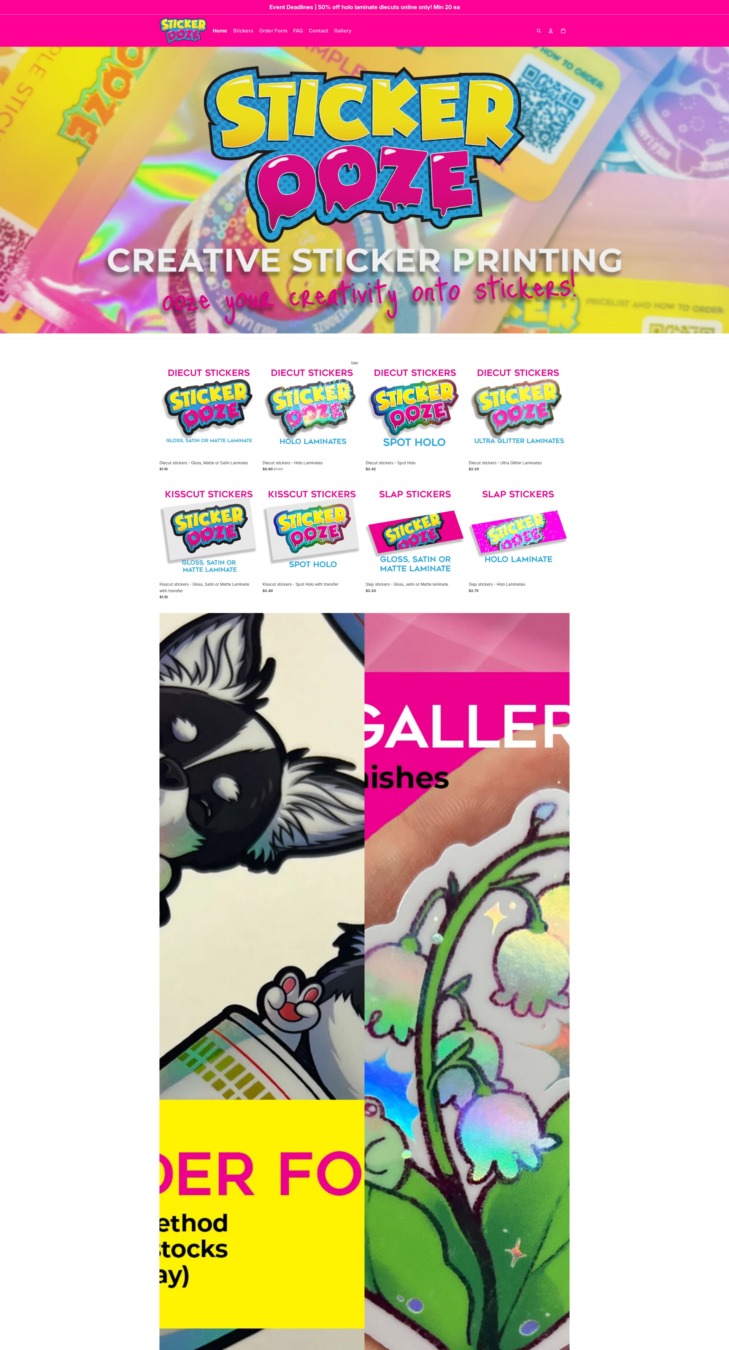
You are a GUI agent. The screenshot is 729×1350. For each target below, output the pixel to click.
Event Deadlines (291, 7)
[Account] (550, 31)
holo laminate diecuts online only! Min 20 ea (400, 7)
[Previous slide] (168, 407)
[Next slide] (251, 407)
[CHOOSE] (251, 448)
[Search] (539, 31)
